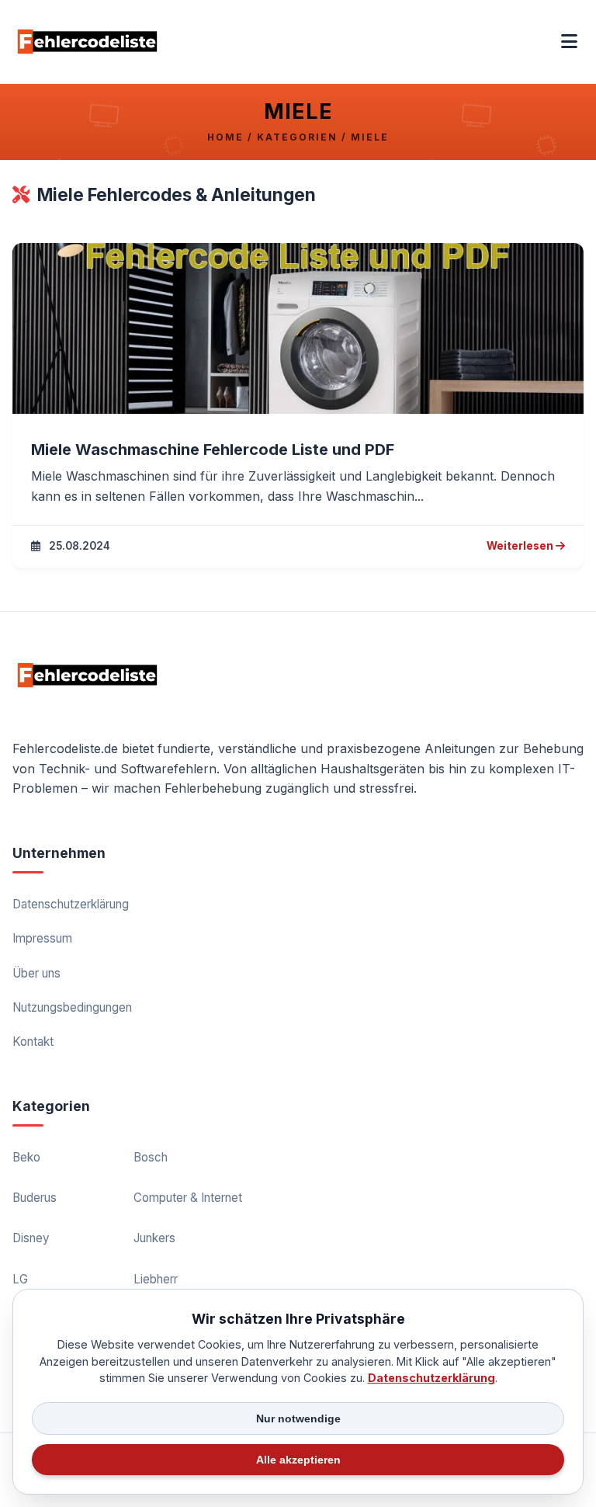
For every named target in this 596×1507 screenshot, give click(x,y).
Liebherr (155, 1279)
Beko (26, 1157)
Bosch (150, 1157)
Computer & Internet (187, 1197)
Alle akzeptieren (298, 1459)
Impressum (42, 938)
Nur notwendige (298, 1418)
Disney (31, 1238)
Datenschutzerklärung (70, 904)
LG (20, 1279)
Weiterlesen (526, 547)
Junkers (154, 1238)
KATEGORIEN (297, 137)
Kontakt (33, 1041)
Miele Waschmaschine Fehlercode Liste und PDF (212, 449)
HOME (225, 137)
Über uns (36, 973)
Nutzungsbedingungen (72, 1007)
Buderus (34, 1197)
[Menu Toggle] (569, 42)
